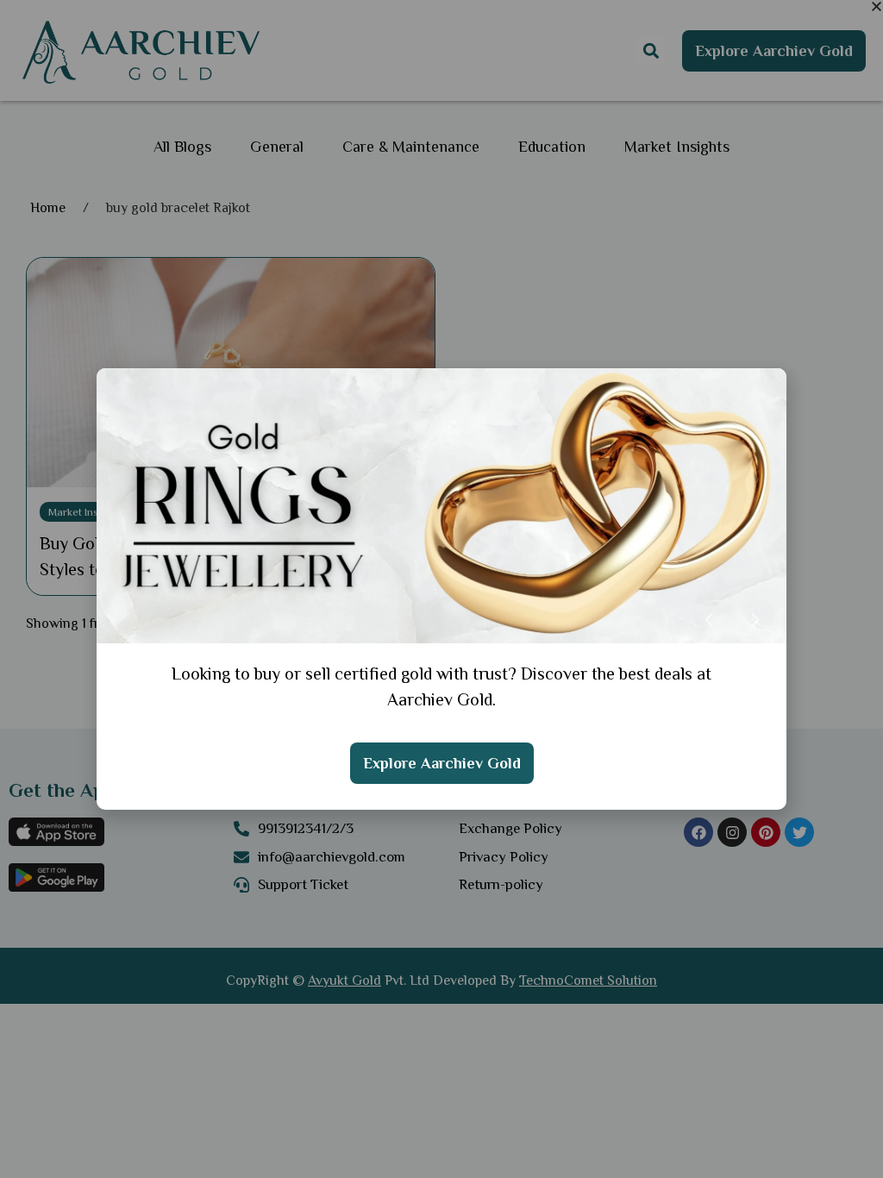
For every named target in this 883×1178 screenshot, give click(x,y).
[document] (441, 589)
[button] (876, 6)
